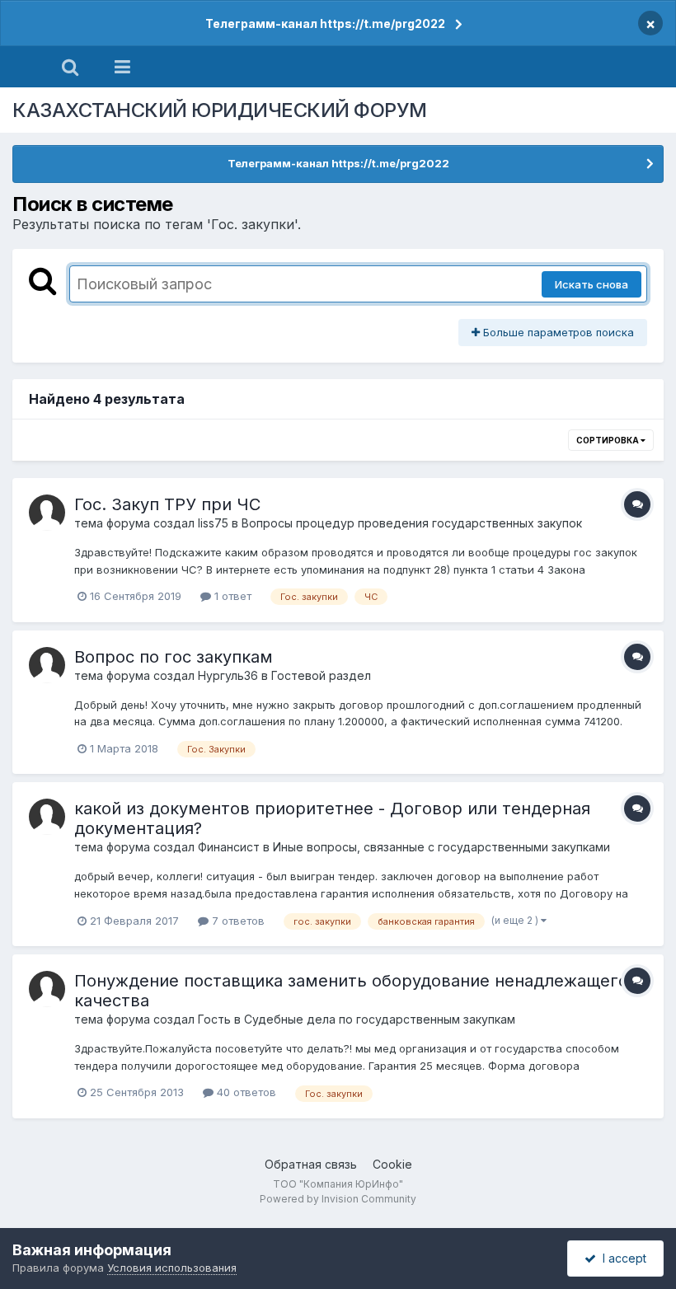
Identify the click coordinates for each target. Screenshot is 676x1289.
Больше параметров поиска (557, 332)
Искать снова (591, 284)
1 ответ (231, 595)
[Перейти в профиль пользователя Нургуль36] (47, 665)
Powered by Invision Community (338, 1199)
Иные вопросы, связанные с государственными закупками (441, 847)
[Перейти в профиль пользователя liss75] (47, 513)
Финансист (229, 847)
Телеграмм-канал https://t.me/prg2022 (325, 23)
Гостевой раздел (321, 675)
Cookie (392, 1164)
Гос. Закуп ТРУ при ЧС (167, 504)
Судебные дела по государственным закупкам (379, 1019)
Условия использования (172, 1267)
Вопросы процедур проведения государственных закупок (412, 523)
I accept (621, 1258)
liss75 (213, 523)
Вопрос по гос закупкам (173, 657)
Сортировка (608, 440)
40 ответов (245, 1092)
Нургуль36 (228, 675)
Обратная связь (311, 1164)
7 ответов (237, 920)
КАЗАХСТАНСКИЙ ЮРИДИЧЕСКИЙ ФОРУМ (219, 110)
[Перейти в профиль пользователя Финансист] (47, 817)
